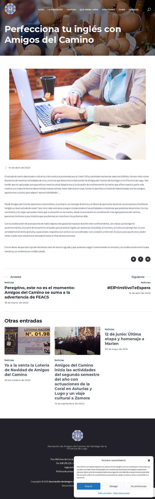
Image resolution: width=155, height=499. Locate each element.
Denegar (114, 486)
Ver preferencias (139, 486)
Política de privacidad (121, 493)
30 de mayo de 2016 (116, 349)
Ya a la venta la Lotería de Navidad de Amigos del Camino (27, 370)
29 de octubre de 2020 (18, 380)
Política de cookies (105, 493)
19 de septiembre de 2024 (69, 403)
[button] (148, 460)
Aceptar (88, 486)
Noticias (9, 282)
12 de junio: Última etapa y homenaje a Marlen (124, 339)
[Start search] (149, 10)
